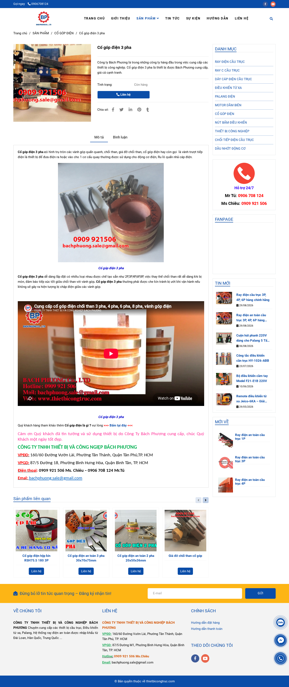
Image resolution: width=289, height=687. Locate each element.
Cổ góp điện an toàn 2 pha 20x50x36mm (135, 558)
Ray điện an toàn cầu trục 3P (250, 459)
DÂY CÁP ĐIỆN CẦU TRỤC (233, 79)
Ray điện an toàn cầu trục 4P (250, 482)
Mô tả (99, 137)
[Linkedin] (130, 109)
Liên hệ (125, 95)
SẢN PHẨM (146, 18)
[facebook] (267, 4)
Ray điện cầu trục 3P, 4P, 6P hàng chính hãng (253, 297)
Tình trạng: (105, 85)
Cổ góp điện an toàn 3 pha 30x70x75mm (86, 558)
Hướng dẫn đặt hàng (205, 623)
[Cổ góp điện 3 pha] (43, 18)
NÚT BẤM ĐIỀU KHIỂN (231, 122)
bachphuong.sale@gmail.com (55, 478)
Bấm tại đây (118, 425)
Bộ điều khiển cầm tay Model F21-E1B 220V (252, 378)
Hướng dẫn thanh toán (206, 629)
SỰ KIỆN (193, 18)
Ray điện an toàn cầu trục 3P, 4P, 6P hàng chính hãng (251, 318)
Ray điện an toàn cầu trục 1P (250, 437)
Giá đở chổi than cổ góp (185, 556)
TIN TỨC (172, 18)
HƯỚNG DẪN (217, 18)
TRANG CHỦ (94, 18)
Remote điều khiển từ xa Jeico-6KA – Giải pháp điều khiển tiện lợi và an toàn (252, 399)
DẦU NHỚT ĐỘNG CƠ (230, 148)
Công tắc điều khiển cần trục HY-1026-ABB (252, 358)
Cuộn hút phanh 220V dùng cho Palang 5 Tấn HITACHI (252, 338)
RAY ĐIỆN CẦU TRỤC (230, 62)
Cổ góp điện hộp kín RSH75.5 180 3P (36, 558)
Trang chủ (20, 33)
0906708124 (39, 4)
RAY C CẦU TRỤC (227, 70)
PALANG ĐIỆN (225, 96)
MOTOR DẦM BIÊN (228, 105)
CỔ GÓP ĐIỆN (64, 33)
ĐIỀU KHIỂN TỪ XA (228, 88)
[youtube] (274, 4)
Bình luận (120, 137)
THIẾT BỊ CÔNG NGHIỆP (232, 131)
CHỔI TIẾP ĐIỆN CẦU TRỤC (234, 140)
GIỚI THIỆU (120, 18)
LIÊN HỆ (242, 18)
